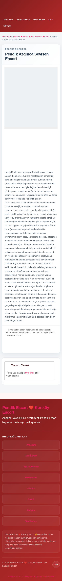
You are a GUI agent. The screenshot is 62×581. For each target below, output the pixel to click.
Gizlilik (31, 488)
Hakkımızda (39, 20)
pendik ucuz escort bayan (36, 332)
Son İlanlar (31, 456)
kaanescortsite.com (45, 576)
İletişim (7, 26)
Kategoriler (23, 20)
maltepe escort (14, 576)
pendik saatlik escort (41, 330)
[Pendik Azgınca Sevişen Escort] (31, 97)
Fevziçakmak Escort (39, 36)
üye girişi (29, 373)
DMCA (31, 499)
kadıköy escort (28, 576)
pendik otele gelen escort (19, 330)
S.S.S (50, 20)
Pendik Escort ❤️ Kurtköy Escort (25, 409)
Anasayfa (8, 20)
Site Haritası (31, 521)
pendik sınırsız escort (15, 332)
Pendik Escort (20, 36)
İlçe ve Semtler (31, 466)
